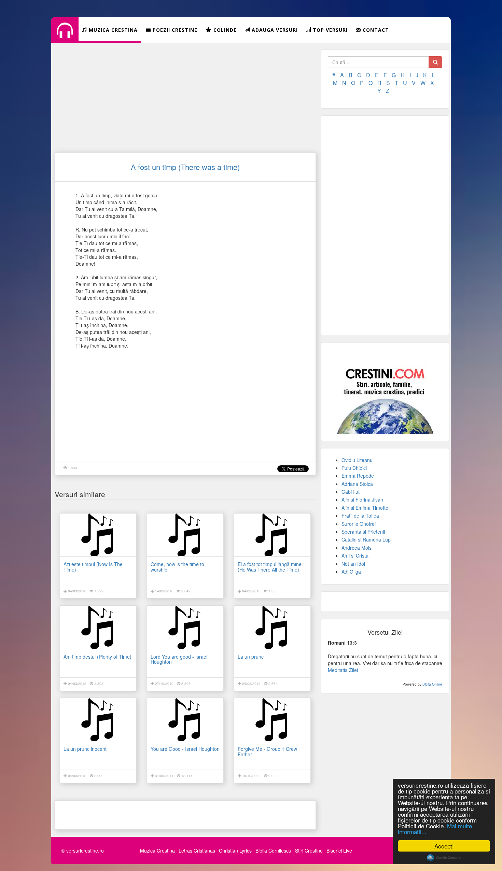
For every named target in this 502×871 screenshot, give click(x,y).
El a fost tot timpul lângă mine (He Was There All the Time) (270, 567)
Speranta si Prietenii (363, 531)
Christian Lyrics (235, 850)
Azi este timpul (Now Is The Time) (93, 567)
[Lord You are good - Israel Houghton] (185, 627)
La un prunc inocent (85, 748)
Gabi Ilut (350, 491)
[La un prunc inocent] (98, 719)
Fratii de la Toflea (360, 515)
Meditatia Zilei (343, 669)
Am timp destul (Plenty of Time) (97, 656)
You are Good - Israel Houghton (185, 748)
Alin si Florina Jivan (362, 499)
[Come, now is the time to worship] (185, 535)
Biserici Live (339, 850)
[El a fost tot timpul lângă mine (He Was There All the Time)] (272, 535)
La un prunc (251, 656)
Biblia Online (432, 684)
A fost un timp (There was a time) (185, 166)
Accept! (444, 846)
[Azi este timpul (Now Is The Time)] (98, 535)
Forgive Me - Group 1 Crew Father (267, 751)
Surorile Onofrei (358, 523)
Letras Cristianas (197, 850)
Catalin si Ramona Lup (366, 539)
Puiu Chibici (354, 467)
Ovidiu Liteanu (357, 459)
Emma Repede (357, 475)
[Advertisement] (185, 97)
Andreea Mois (356, 547)
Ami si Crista (354, 555)
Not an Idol (353, 563)
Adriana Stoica (357, 483)
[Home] (65, 35)
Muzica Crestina (157, 850)
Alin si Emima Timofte (364, 507)
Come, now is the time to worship (177, 567)
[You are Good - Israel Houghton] (185, 719)
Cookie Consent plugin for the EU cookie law (444, 857)
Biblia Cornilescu (273, 850)
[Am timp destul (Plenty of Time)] (98, 627)
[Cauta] (435, 62)
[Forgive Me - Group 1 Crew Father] (272, 719)
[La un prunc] (272, 627)
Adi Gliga (351, 571)
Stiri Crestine (309, 850)
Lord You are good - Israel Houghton (179, 659)
